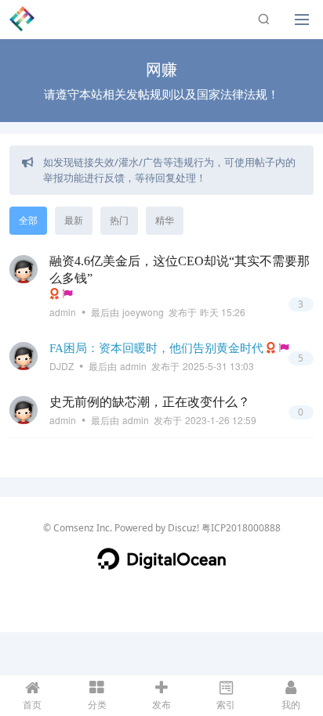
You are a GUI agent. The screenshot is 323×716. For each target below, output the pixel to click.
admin (62, 311)
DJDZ (61, 365)
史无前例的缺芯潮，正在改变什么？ (149, 401)
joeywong (143, 311)
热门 (119, 220)
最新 (73, 220)
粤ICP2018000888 (241, 527)
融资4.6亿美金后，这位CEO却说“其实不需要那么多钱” (179, 269)
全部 (28, 220)
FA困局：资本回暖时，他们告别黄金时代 (156, 348)
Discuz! (183, 527)
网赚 (161, 69)
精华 (164, 220)
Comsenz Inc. (82, 527)
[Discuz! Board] (21, 18)
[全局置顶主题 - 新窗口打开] (68, 294)
